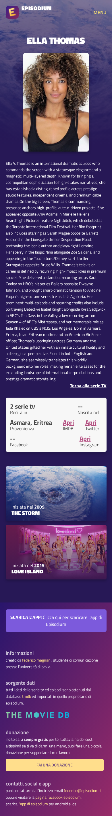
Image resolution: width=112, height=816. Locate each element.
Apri (68, 422)
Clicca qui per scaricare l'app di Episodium (56, 621)
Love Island (27, 571)
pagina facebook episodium (58, 797)
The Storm (25, 512)
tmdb (26, 696)
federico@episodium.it (83, 790)
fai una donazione (54, 765)
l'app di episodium (33, 804)
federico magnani (36, 660)
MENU (100, 12)
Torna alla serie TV (88, 385)
